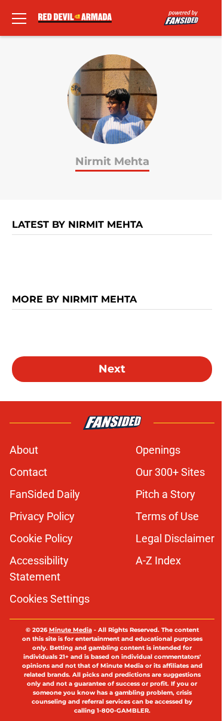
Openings (158, 450)
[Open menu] (19, 18)
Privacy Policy (42, 516)
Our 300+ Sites (170, 472)
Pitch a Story (165, 494)
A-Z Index (158, 560)
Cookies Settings (50, 598)
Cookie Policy (41, 538)
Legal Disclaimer (175, 538)
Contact (28, 472)
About (24, 450)
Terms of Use (167, 516)
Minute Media (70, 630)
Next (112, 368)
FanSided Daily (45, 494)
